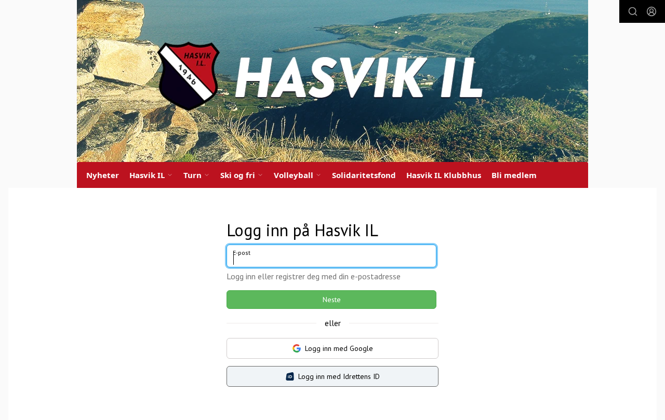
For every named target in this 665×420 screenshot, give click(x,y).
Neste (332, 299)
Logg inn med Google (339, 348)
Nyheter (102, 175)
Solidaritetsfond (364, 175)
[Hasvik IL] (332, 81)
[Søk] (632, 11)
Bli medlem (514, 175)
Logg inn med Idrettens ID (339, 376)
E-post (241, 252)
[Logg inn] (651, 11)
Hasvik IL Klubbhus (443, 175)
